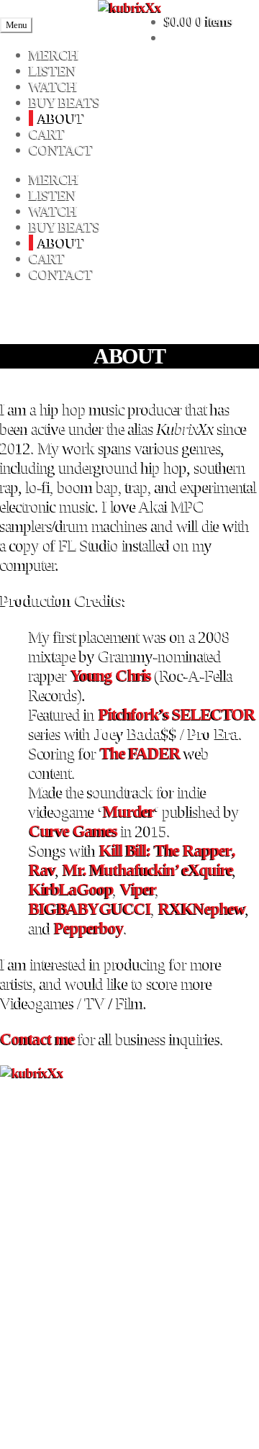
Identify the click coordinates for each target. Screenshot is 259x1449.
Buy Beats (64, 101)
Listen (52, 70)
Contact (61, 149)
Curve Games (73, 830)
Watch (53, 86)
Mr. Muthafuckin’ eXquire (147, 869)
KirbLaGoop (71, 889)
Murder (128, 811)
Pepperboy (89, 927)
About (61, 117)
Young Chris (111, 675)
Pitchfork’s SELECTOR (177, 714)
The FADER (140, 753)
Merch (53, 54)
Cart (47, 133)
